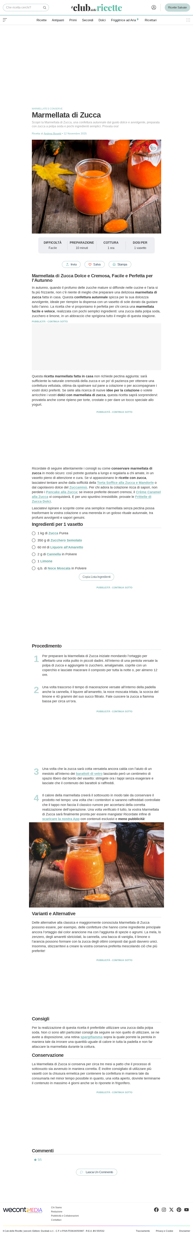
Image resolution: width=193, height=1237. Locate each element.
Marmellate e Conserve (47, 108)
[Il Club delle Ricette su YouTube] (186, 1210)
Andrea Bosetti (52, 133)
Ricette (42, 20)
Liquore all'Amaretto (66, 547)
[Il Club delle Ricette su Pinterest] (179, 1210)
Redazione (56, 1211)
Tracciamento (143, 1231)
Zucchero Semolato (66, 540)
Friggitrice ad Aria (123, 20)
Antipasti (58, 20)
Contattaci (56, 1220)
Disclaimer (184, 1231)
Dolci (102, 20)
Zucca (53, 533)
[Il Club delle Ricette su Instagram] (164, 1210)
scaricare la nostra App (61, 819)
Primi (73, 20)
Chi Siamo (56, 1207)
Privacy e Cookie (164, 1231)
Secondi (87, 20)
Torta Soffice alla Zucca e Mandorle (125, 483)
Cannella (54, 554)
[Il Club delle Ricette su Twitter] (171, 1210)
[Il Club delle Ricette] (96, 7)
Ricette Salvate (177, 7)
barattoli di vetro (89, 774)
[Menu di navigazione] (5, 20)
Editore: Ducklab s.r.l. (43, 1231)
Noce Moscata (59, 568)
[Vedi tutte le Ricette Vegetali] (153, 147)
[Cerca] (45, 7)
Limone (46, 561)
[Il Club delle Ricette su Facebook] (156, 1210)
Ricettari (151, 20)
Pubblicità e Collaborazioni (65, 1215)
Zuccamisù (78, 487)
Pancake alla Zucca (61, 492)
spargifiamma (91, 1037)
